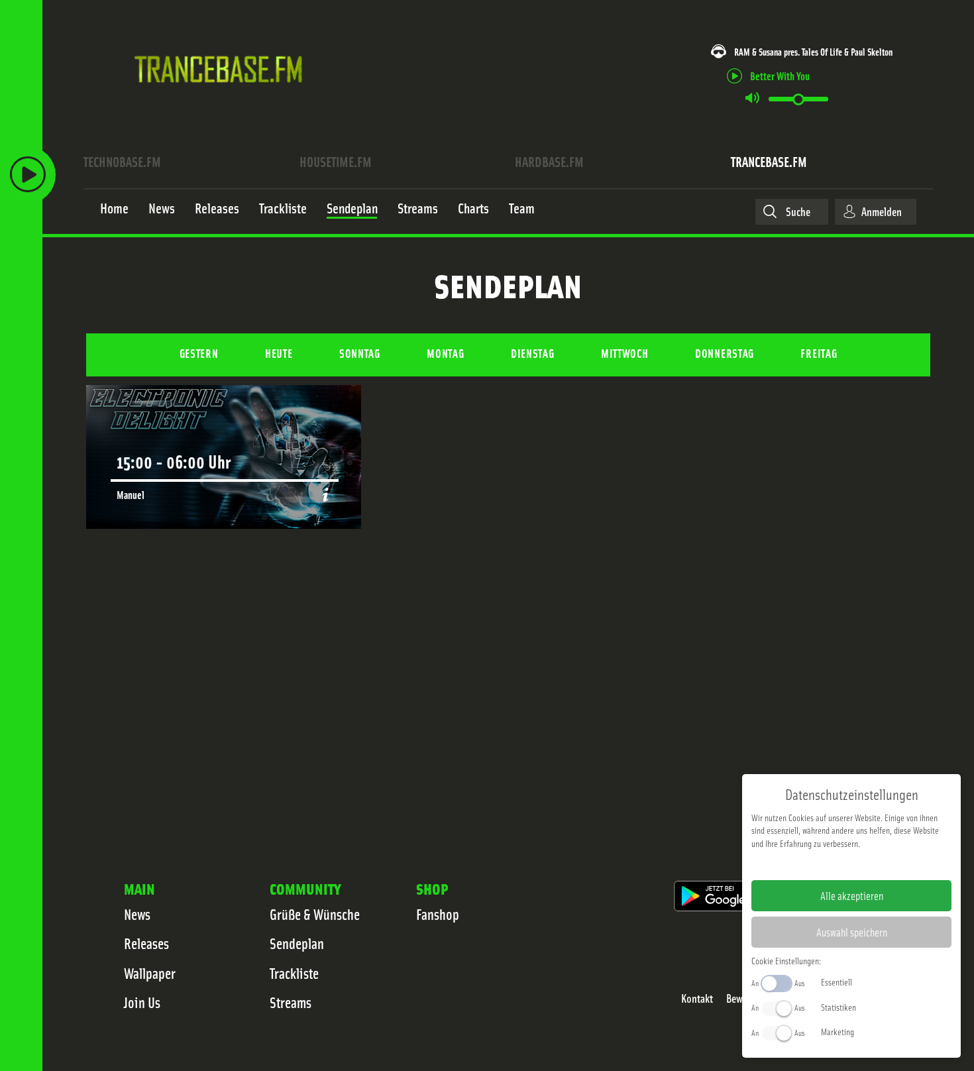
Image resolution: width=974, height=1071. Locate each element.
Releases (146, 943)
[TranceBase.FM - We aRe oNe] (223, 101)
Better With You (780, 75)
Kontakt (697, 998)
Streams (290, 1002)
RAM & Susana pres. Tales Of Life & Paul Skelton (813, 51)
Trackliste (294, 973)
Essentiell (836, 981)
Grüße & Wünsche (315, 914)
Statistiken (838, 1007)
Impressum (810, 864)
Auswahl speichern (851, 931)
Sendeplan (297, 943)
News (137, 914)
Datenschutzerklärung (874, 864)
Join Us (142, 1002)
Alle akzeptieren (851, 895)
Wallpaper (150, 973)
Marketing (837, 1031)
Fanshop (437, 914)
